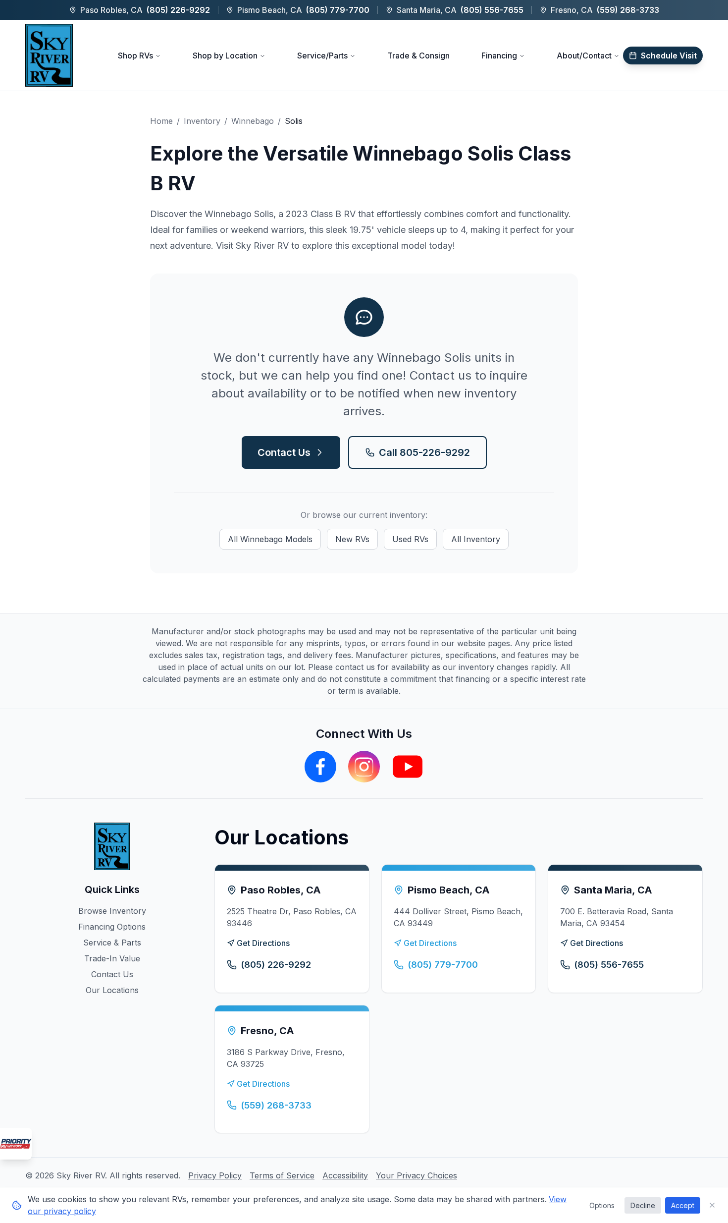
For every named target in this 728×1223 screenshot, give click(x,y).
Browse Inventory (112, 911)
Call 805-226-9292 (424, 452)
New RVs (352, 539)
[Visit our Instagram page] (364, 766)
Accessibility (345, 1175)
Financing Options (112, 927)
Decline (642, 1205)
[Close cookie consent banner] (712, 1205)
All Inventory (475, 539)
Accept (682, 1205)
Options (602, 1205)
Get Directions (263, 943)
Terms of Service (282, 1175)
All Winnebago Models (270, 539)
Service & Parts (112, 942)
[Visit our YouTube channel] (407, 766)
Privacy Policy (215, 1175)
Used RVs (410, 539)
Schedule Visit (669, 55)
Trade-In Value (112, 958)
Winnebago (252, 121)
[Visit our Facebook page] (320, 766)
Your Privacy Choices (416, 1175)
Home (161, 121)
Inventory (202, 121)
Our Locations (112, 990)
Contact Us (284, 452)
